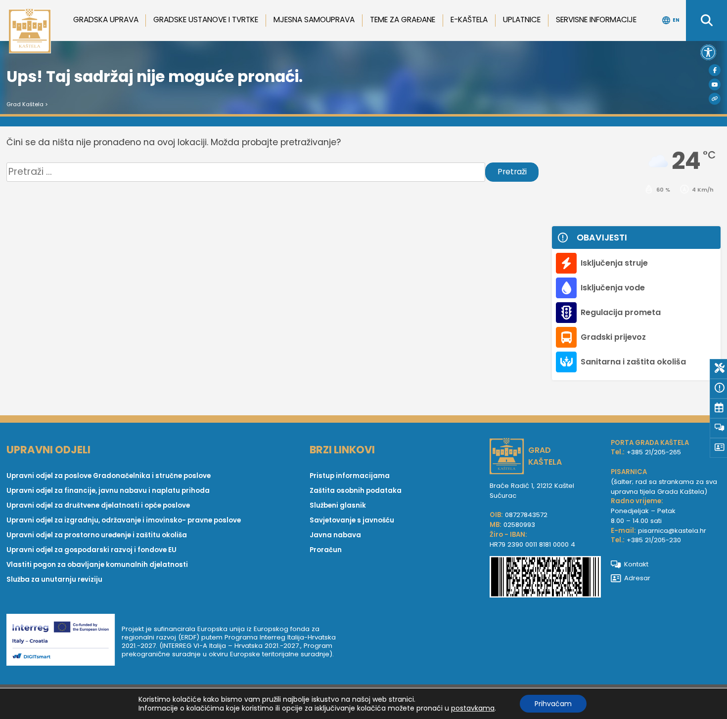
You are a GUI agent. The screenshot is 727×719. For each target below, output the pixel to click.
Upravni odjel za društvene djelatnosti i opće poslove (98, 505)
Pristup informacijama (350, 475)
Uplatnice (522, 19)
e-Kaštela (469, 19)
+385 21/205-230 (654, 540)
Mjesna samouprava (314, 19)
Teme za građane (402, 19)
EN (676, 20)
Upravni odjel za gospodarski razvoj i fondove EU (91, 550)
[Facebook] (714, 70)
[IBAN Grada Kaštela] (545, 578)
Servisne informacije (596, 19)
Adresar (637, 578)
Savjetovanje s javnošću (352, 520)
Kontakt (636, 564)
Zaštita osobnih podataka (356, 490)
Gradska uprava (105, 19)
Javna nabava (335, 535)
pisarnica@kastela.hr (672, 530)
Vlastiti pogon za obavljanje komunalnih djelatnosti (97, 564)
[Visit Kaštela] (714, 99)
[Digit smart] (64, 641)
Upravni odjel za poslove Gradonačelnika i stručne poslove (108, 475)
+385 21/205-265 (654, 452)
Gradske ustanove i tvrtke (205, 19)
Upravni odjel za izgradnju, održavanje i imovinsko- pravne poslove (123, 520)
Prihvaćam (553, 704)
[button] (708, 52)
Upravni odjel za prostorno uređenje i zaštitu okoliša (96, 535)
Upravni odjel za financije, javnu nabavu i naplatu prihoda (108, 490)
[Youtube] (714, 84)
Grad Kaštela (25, 104)
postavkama (473, 708)
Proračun (326, 550)
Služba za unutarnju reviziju (54, 579)
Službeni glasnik (338, 505)
